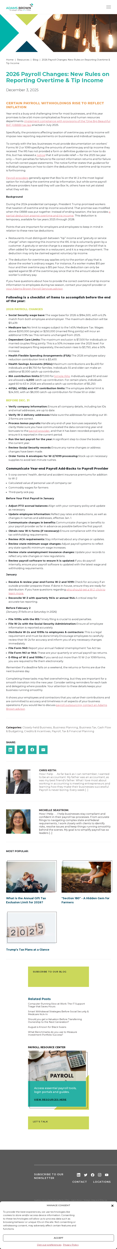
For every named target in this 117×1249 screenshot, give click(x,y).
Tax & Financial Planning (78, 731)
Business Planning (65, 727)
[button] (112, 1205)
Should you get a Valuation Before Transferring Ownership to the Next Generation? (55, 1020)
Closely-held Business (37, 727)
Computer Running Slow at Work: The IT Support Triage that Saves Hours (56, 1005)
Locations (102, 1181)
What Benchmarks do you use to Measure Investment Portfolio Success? (52, 1033)
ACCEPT (58, 1237)
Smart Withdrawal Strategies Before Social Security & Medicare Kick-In (58, 1013)
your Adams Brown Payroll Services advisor (34, 288)
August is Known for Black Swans (47, 1027)
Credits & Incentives (37, 731)
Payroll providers (17, 177)
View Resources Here (50, 1099)
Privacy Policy (71, 1244)
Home (10, 59)
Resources (23, 59)
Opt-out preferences (49, 1244)
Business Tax (87, 727)
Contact (79, 1181)
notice (41, 155)
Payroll (56, 731)
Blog (35, 59)
